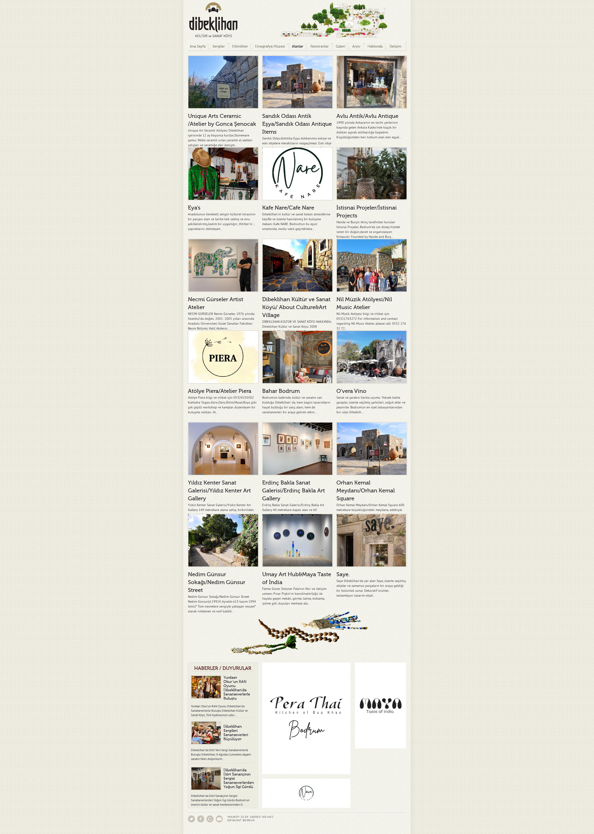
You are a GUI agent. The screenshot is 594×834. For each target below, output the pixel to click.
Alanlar (297, 46)
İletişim (395, 46)
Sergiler (219, 46)
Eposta (219, 819)
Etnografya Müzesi (270, 46)
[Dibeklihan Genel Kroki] (315, 20)
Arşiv (356, 46)
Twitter (191, 819)
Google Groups (210, 819)
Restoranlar (319, 46)
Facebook (200, 819)
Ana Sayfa (198, 46)
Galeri (340, 46)
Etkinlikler (240, 46)
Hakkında (375, 46)
